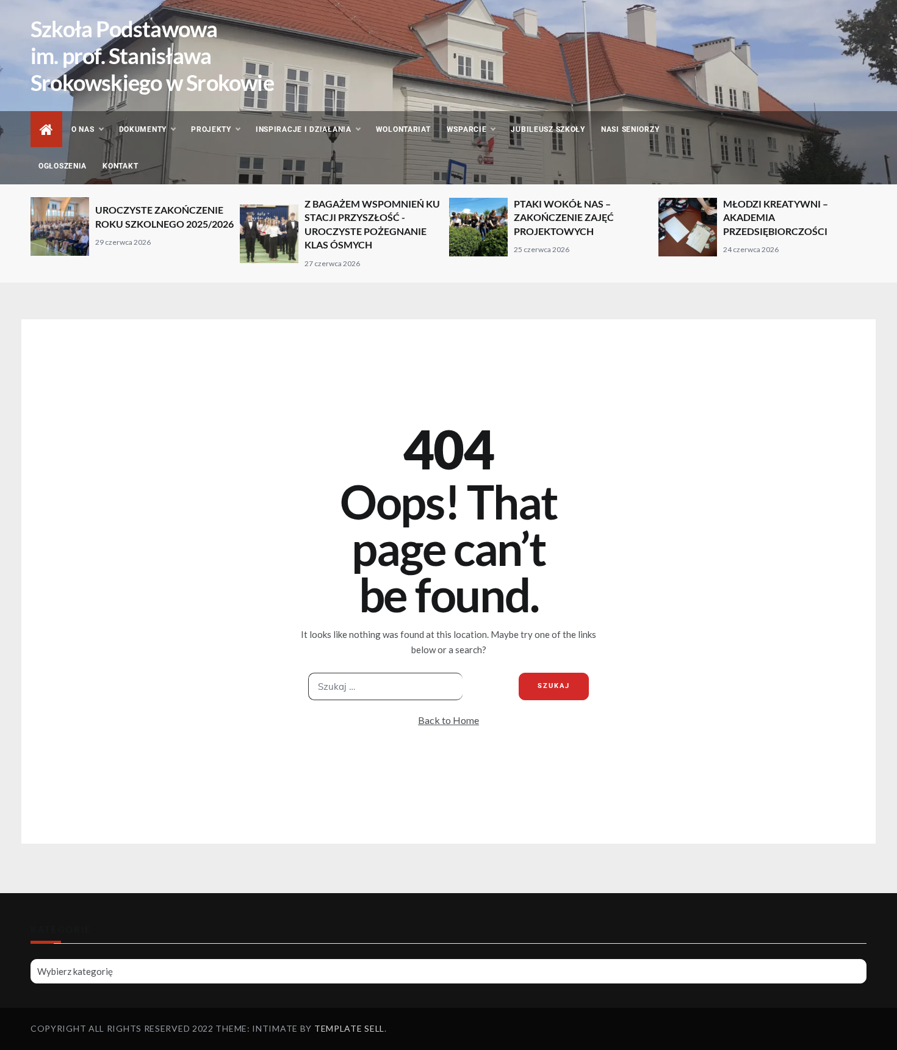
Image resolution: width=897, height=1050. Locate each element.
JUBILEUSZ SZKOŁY (548, 129)
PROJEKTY (211, 129)
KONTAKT (120, 166)
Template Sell (349, 1028)
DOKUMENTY (143, 129)
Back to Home (448, 720)
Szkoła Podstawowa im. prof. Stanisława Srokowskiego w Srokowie (152, 55)
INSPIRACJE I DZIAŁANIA (303, 129)
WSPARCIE (467, 129)
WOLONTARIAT (403, 129)
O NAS (83, 129)
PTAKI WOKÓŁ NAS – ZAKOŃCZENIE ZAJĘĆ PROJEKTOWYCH (564, 217)
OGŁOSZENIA (62, 166)
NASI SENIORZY (630, 129)
